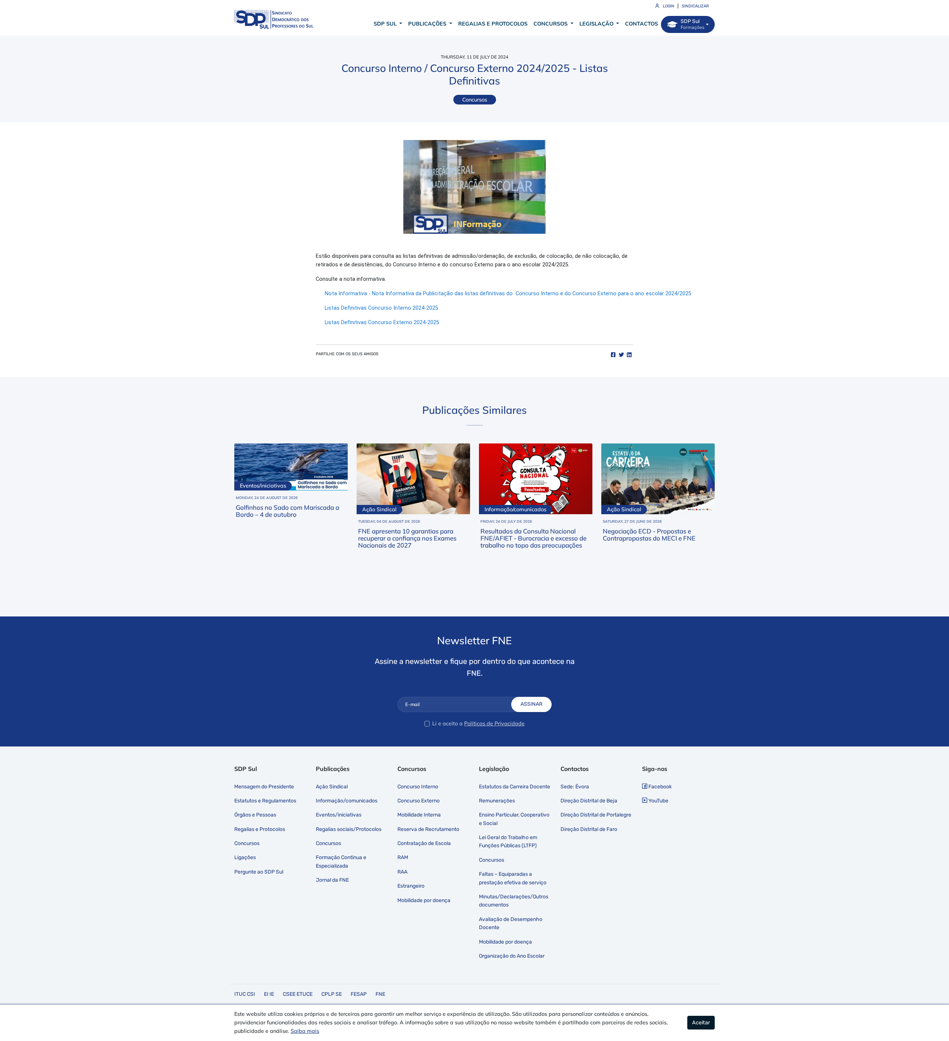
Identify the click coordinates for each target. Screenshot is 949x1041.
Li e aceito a (447, 723)
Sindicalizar (695, 6)
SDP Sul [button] (386, 23)
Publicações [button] (428, 23)
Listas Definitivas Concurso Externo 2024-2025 (382, 322)
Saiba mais (305, 1031)
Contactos (641, 23)
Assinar (531, 704)
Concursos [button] (551, 23)
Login (668, 6)
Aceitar (701, 1023)
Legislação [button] (597, 23)
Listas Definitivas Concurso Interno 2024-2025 (381, 308)
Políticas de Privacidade (494, 723)
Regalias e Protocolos (493, 23)
